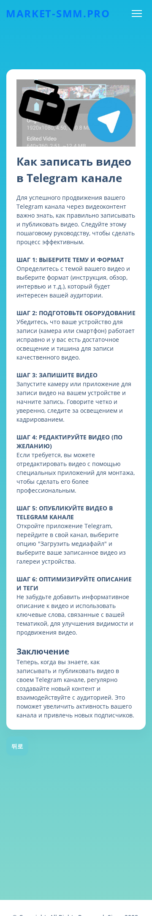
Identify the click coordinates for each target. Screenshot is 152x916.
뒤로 (17, 746)
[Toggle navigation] (136, 14)
